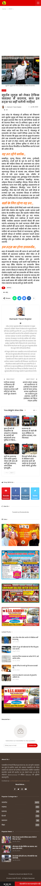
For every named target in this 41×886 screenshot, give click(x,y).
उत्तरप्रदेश (26, 418)
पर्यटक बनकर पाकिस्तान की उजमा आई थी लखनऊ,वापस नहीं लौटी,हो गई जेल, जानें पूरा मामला (11, 388)
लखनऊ (4, 807)
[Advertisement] (20, 32)
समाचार (9, 288)
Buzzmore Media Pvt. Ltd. (24, 874)
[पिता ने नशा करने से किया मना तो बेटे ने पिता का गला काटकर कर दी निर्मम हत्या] (6, 839)
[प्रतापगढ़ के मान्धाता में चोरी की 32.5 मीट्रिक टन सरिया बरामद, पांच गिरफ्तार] (29, 421)
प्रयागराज (4, 820)
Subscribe (32, 745)
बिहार (3, 825)
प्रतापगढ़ (4, 811)
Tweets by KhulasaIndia (20, 512)
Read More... (20, 784)
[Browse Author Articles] (20, 311)
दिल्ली (4, 816)
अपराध (4, 90)
